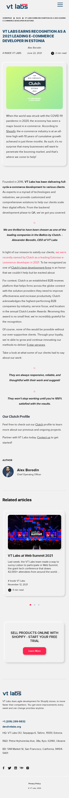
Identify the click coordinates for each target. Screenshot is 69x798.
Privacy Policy (34, 783)
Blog (18, 18)
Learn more (34, 651)
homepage (7, 18)
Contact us (43, 437)
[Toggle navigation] (60, 5)
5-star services (36, 345)
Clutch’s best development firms (31, 267)
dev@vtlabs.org (12, 726)
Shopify (10, 131)
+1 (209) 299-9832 (14, 721)
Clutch (39, 424)
